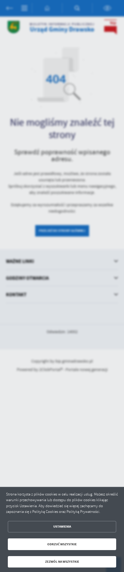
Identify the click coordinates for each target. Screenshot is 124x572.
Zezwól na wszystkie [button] (62, 561)
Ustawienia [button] (62, 526)
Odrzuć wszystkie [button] (62, 544)
